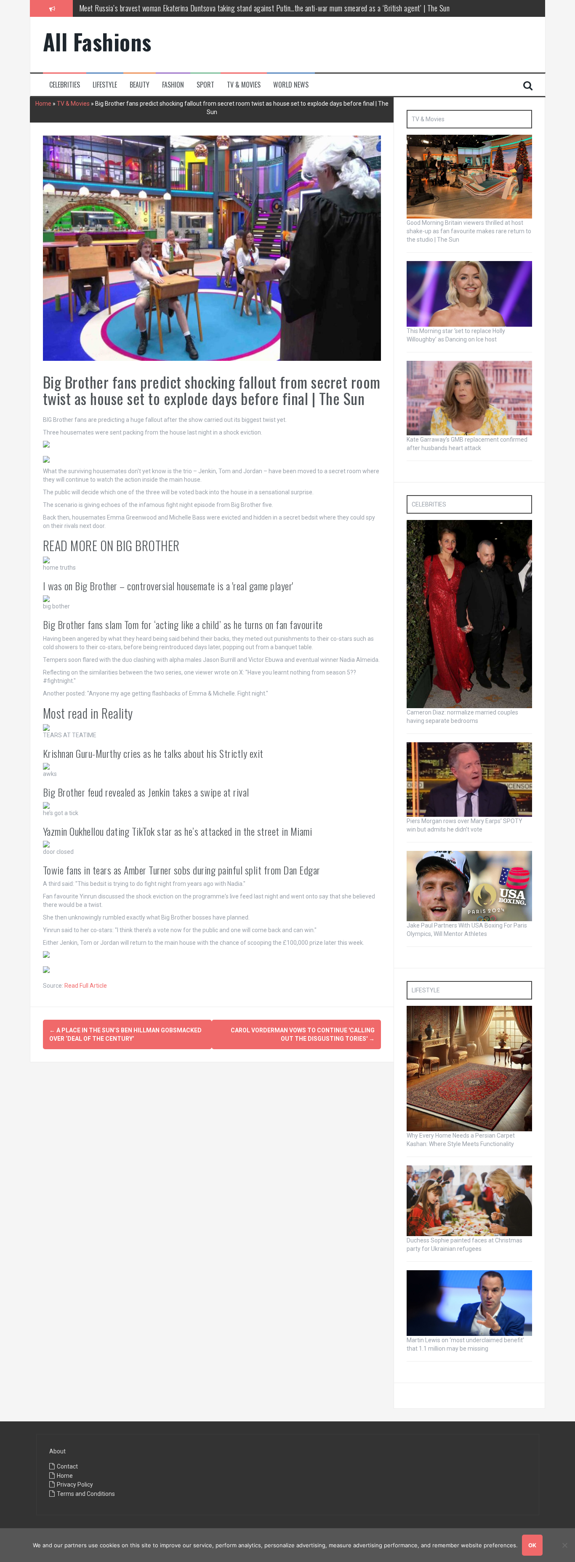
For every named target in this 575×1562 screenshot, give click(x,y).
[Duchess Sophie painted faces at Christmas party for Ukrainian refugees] (469, 1200)
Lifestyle (105, 85)
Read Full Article (85, 985)
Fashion (173, 85)
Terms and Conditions (86, 1493)
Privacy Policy (75, 1484)
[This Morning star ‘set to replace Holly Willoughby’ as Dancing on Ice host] (469, 293)
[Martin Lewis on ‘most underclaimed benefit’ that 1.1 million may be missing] (469, 1302)
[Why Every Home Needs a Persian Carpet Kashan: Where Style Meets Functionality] (469, 1068)
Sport (205, 85)
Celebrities (64, 85)
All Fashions (97, 41)
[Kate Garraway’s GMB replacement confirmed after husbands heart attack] (469, 397)
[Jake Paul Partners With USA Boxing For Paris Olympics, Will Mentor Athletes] (469, 885)
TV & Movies (244, 85)
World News (291, 85)
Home (43, 103)
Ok (532, 1545)
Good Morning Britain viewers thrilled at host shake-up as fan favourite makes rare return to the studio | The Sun (469, 231)
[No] (564, 1545)
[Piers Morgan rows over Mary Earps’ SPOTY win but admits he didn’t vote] (469, 779)
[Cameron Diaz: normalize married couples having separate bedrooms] (469, 613)
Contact (67, 1466)
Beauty (139, 85)
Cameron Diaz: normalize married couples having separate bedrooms (171, 15)
